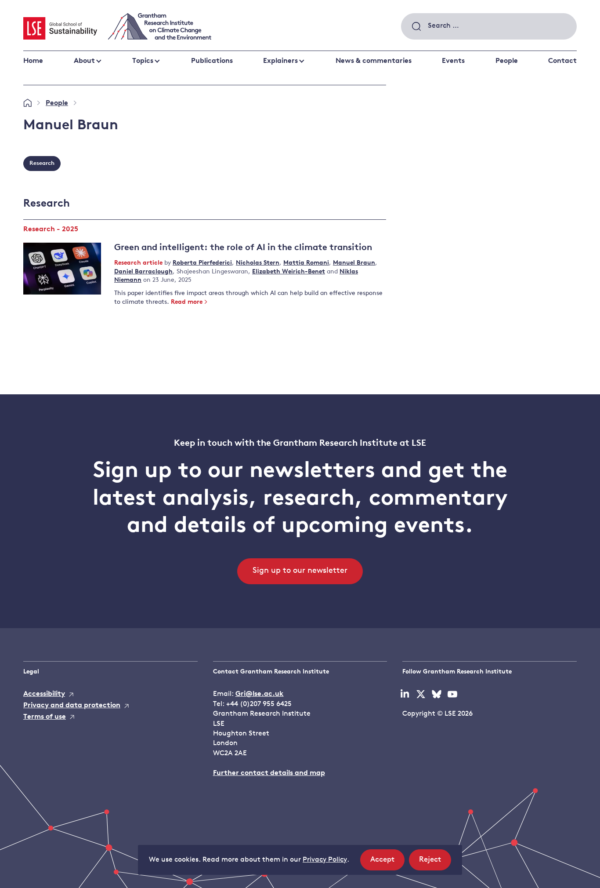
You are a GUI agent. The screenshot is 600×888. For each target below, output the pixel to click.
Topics (142, 61)
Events (453, 61)
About (84, 61)
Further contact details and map (269, 773)
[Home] (27, 103)
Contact (562, 61)
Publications (212, 61)
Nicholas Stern (257, 263)
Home (33, 61)
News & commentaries (374, 61)
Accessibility (44, 694)
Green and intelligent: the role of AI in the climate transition (243, 248)
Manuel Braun (354, 263)
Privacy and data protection (71, 705)
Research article (139, 263)
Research (41, 163)
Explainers (280, 61)
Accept (387, 862)
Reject (435, 862)
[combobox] (489, 26)
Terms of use (44, 717)
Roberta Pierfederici (202, 263)
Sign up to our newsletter (300, 571)
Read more (186, 302)
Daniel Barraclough (143, 272)
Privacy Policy (325, 859)
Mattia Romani (306, 263)
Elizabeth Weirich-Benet (288, 272)
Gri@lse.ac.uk (259, 694)
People (506, 61)
